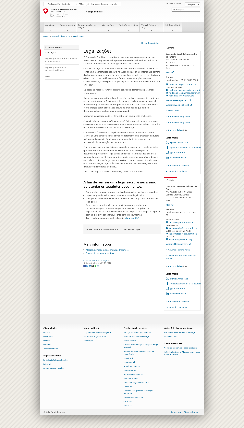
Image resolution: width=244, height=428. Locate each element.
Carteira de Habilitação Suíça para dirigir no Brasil (141, 346)
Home (45, 36)
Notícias (46, 332)
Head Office (173, 110)
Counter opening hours (179, 116)
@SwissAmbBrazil (179, 142)
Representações (67, 25)
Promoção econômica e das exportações (180, 348)
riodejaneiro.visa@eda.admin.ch (184, 93)
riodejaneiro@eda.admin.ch (182, 84)
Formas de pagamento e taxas (100, 253)
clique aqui (130, 218)
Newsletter (48, 336)
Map (168, 72)
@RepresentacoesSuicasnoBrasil (185, 147)
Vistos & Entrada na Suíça (150, 26)
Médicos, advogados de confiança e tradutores (138, 392)
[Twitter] (87, 266)
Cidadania (128, 402)
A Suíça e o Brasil (172, 25)
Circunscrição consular (178, 165)
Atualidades (50, 25)
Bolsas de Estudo (131, 379)
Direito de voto (130, 341)
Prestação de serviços (128, 25)
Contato (169, 47)
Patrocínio (47, 364)
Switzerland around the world (104, 4)
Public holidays (175, 130)
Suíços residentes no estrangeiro (97, 332)
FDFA (81, 4)
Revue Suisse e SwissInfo (134, 397)
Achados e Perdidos (132, 366)
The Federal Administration (59, 4)
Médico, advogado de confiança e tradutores (107, 250)
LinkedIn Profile (178, 157)
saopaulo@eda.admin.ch (181, 222)
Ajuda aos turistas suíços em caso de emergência (139, 352)
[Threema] (92, 266)
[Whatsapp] (95, 266)
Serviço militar (130, 370)
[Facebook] (84, 266)
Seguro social (129, 362)
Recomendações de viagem (87, 26)
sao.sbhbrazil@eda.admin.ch (183, 233)
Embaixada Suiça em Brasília (55, 360)
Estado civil (128, 406)
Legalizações (129, 358)
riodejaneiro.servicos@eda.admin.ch (186, 90)
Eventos (46, 341)
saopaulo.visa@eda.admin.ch (183, 228)
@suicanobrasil (177, 152)
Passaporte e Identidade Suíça (136, 336)
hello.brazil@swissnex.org (181, 95)
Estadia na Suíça (170, 336)
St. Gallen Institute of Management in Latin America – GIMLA (182, 353)
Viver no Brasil (108, 25)
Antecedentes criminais (133, 374)
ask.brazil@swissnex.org (180, 239)
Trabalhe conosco (50, 349)
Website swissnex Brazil (177, 105)
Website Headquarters (177, 100)
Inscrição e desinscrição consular (137, 332)
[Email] (98, 266)
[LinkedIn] (90, 266)
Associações (88, 341)
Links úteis (128, 387)
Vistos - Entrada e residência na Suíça (179, 332)
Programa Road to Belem (54, 368)
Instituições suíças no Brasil (94, 336)
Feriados (47, 345)
